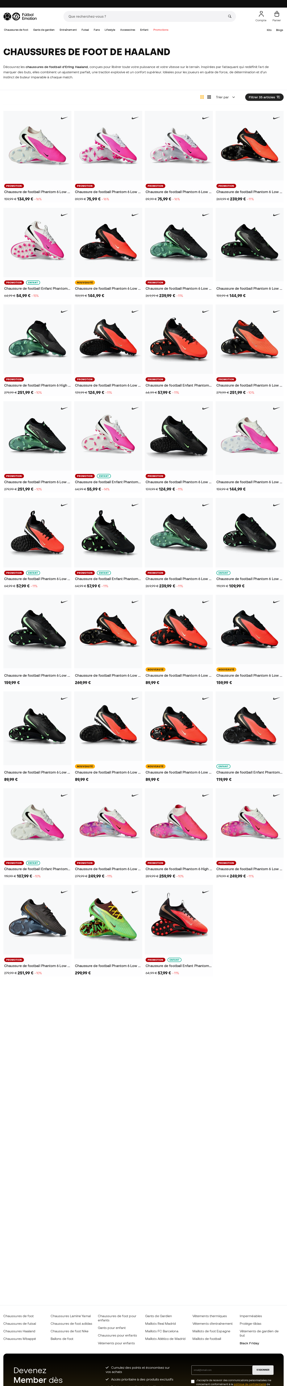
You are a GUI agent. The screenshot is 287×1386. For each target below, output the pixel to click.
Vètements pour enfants (116, 1343)
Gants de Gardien (158, 1316)
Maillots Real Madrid (160, 1323)
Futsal (85, 29)
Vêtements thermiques (209, 1316)
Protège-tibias (250, 1323)
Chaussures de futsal (19, 1323)
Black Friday (249, 1343)
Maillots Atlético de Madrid (165, 1339)
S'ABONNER (263, 1370)
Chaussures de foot (16, 29)
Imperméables (251, 1316)
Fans (97, 29)
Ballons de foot (62, 1339)
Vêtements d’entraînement (212, 1323)
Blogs (279, 30)
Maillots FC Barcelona (161, 1331)
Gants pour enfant (112, 1328)
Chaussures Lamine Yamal (71, 1316)
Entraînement (68, 29)
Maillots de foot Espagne (211, 1331)
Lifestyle (110, 29)
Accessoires (127, 29)
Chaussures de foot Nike (69, 1331)
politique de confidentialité (250, 1384)
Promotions (160, 29)
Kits (269, 30)
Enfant (144, 29)
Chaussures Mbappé (19, 1339)
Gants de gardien (44, 29)
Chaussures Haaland (19, 1331)
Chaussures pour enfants (117, 1335)
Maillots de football (206, 1339)
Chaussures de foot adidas (71, 1323)
